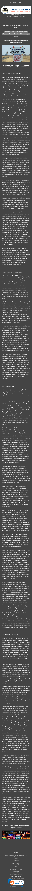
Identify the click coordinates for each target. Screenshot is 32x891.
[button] (16, 883)
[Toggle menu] (2, 2)
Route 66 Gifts (16, 863)
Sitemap (16, 858)
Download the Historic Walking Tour (16, 16)
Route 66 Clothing (16, 865)
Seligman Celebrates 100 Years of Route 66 (16, 855)
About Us (16, 857)
